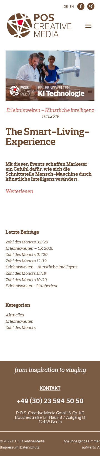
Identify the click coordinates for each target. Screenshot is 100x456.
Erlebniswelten (19, 321)
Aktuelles (15, 315)
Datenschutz (29, 447)
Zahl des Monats (21, 327)
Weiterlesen (19, 191)
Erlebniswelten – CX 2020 (29, 248)
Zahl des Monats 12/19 (26, 260)
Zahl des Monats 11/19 (26, 273)
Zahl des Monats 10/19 (26, 279)
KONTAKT (50, 388)
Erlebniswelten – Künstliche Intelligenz (50, 110)
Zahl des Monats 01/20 (27, 254)
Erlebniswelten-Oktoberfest (32, 285)
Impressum (9, 447)
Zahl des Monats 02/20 (27, 242)
